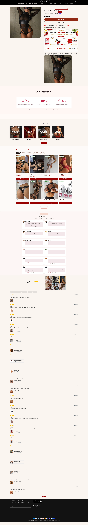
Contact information (57, 520)
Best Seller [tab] (18, 152)
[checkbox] (35, 292)
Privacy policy (41, 520)
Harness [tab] (23, 152)
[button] (11, 1)
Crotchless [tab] (42, 152)
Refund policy (36, 520)
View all (44, 143)
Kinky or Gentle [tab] (36, 152)
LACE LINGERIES (15, 139)
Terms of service (46, 520)
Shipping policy (51, 520)
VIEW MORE (44, 207)
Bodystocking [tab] (29, 152)
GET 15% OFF (20, 509)
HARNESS (58, 139)
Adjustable (47, 16)
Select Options (22, 178)
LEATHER (29, 139)
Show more (44, 496)
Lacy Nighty (32, 520)
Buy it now (61, 22)
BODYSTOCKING (43, 139)
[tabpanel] (44, 394)
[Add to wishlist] (28, 156)
